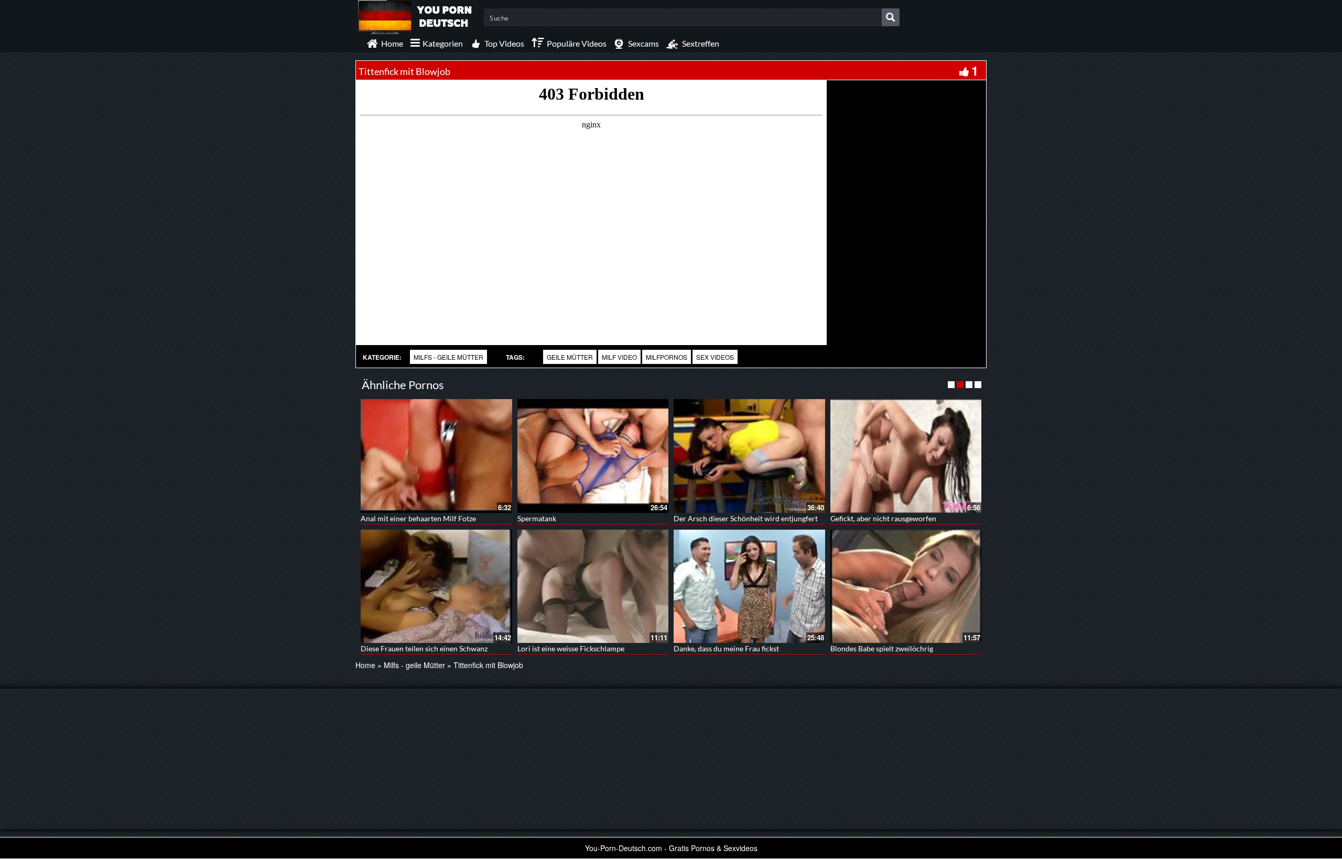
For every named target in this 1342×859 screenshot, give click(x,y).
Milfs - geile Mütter (448, 356)
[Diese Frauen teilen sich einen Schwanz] (436, 586)
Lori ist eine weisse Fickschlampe (570, 648)
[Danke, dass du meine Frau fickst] (749, 586)
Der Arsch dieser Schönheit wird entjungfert (746, 518)
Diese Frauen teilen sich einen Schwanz (424, 648)
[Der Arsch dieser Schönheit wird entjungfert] (749, 455)
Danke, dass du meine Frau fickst (726, 648)
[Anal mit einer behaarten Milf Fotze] (436, 455)
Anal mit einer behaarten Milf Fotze (418, 518)
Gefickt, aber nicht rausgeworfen (883, 518)
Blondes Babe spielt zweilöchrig (881, 648)
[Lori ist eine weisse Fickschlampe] (593, 586)
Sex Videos (715, 356)
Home (365, 665)
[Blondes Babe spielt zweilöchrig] (906, 586)
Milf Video (619, 356)
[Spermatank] (593, 455)
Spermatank (536, 518)
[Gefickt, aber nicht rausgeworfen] (906, 455)
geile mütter (570, 356)
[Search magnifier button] (891, 17)
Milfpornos (666, 356)
